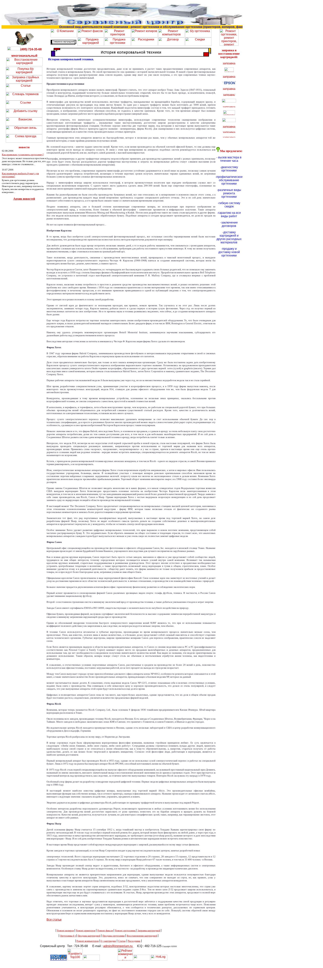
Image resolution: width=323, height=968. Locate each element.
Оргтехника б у (68, 935)
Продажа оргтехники (113, 935)
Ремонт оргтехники (125, 930)
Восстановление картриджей (142, 935)
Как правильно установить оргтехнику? (23, 154)
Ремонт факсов (105, 930)
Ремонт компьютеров (87, 941)
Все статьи (54, 919)
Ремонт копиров (65, 930)
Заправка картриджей (148, 930)
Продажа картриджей (89, 935)
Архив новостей (24, 198)
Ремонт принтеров (85, 930)
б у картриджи (108, 941)
